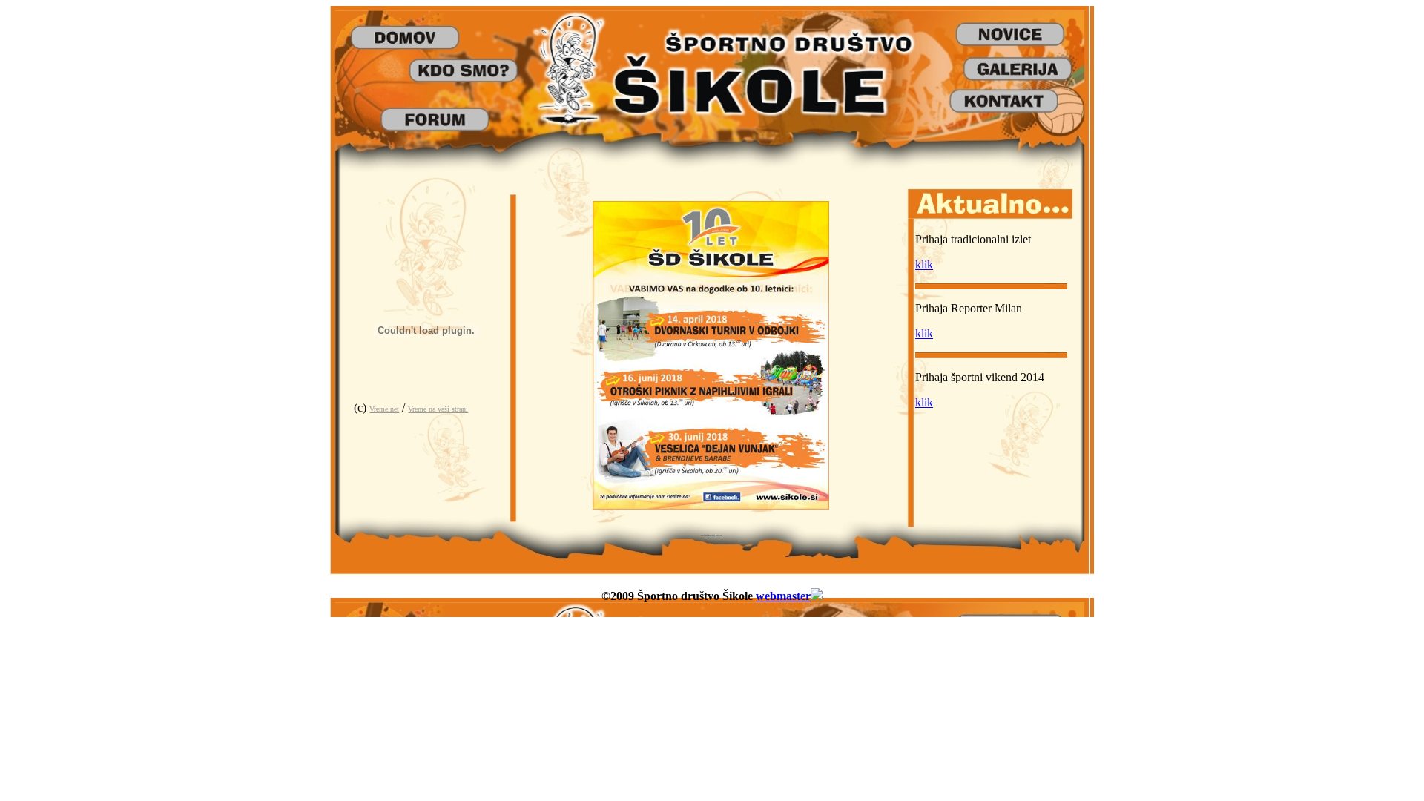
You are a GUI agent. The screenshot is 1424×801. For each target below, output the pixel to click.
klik (924, 264)
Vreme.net (384, 409)
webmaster (783, 596)
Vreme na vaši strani (438, 409)
